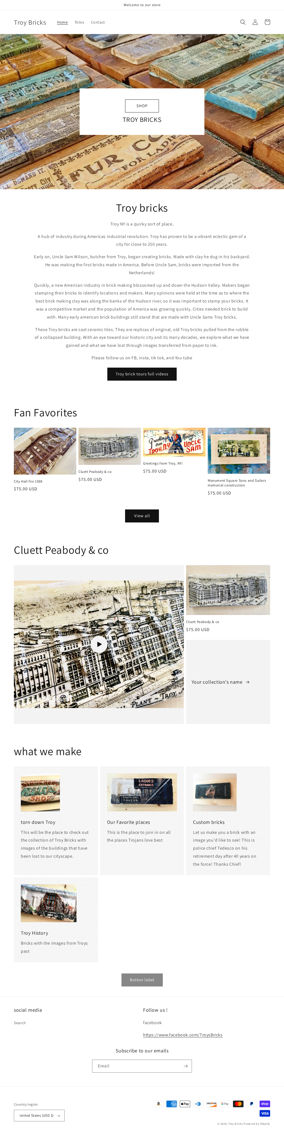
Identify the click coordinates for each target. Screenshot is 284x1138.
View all (142, 515)
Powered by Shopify (257, 1124)
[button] (243, 22)
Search (20, 1022)
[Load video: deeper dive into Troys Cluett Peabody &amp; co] (99, 644)
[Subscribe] (185, 1066)
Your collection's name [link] (218, 682)
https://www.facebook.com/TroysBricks (183, 1035)
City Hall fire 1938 (28, 481)
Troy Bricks (235, 1124)
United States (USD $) (37, 1115)
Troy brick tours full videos (142, 373)
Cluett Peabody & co (94, 472)
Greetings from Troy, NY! (163, 463)
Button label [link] (142, 979)
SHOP (142, 105)
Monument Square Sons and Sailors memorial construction (237, 483)
